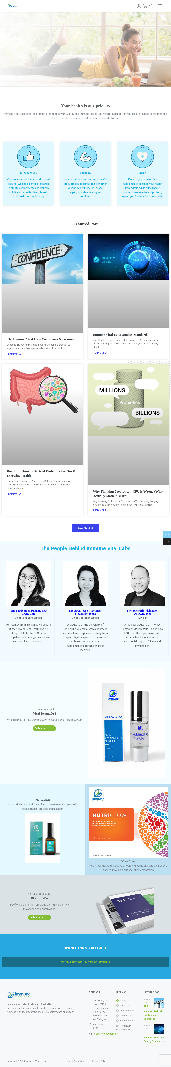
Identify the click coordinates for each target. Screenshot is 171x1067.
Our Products (127, 1010)
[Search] (151, 6)
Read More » (14, 354)
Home (123, 1000)
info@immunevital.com (105, 1033)
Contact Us (126, 1015)
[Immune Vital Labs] (12, 6)
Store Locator (127, 1020)
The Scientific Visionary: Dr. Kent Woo (142, 612)
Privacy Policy (99, 1061)
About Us (125, 1005)
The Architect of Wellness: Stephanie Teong (85, 612)
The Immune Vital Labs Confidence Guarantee (40, 339)
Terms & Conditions (75, 1061)
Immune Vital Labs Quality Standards (120, 334)
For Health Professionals (123, 1027)
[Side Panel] (160, 6)
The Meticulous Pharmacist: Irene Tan (28, 612)
